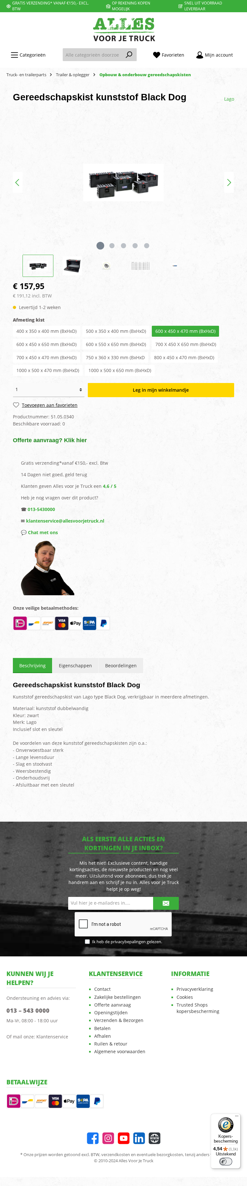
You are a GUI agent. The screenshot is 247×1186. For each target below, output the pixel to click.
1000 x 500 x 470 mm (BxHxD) (47, 370)
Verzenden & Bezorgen (118, 1020)
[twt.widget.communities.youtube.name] (123, 1138)
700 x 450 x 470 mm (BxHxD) (46, 357)
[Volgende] (229, 182)
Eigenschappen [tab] (75, 665)
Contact (102, 989)
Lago (229, 99)
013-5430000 (41, 509)
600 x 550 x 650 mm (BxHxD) (116, 344)
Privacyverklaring (195, 989)
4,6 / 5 (109, 486)
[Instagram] (108, 1138)
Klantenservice (52, 1037)
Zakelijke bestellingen (117, 997)
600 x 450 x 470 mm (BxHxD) (185, 331)
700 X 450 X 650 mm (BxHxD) (185, 344)
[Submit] (166, 903)
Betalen (102, 1028)
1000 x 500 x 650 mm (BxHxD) (119, 370)
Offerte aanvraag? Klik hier (50, 440)
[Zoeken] (129, 54)
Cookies (185, 997)
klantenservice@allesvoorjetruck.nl (65, 521)
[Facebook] (93, 1138)
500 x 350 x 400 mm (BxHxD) (116, 331)
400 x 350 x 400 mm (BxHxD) (46, 331)
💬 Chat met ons (39, 532)
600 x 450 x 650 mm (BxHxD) (46, 344)
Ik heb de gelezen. (127, 941)
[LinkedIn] (139, 1138)
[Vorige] (18, 182)
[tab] (32, 665)
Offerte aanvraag (112, 1005)
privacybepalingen (128, 941)
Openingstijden (111, 1013)
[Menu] (237, 1117)
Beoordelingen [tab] (121, 665)
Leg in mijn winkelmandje (161, 390)
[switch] (225, 1161)
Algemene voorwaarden (119, 1051)
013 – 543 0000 (28, 1010)
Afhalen (102, 1036)
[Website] (154, 1138)
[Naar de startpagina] (123, 29)
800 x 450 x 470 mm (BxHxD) (184, 357)
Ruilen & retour (110, 1044)
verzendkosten (115, 1154)
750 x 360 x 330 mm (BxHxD (115, 357)
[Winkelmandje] (242, 52)
